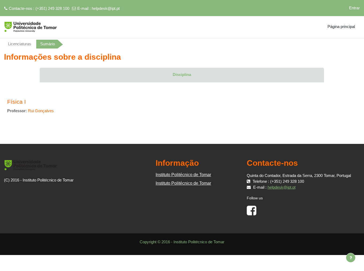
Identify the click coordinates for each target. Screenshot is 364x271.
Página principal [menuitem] (341, 26)
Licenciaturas (19, 44)
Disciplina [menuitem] (182, 74)
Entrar (354, 8)
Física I (16, 102)
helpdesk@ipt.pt (106, 8)
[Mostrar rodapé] (350, 257)
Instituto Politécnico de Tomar (183, 174)
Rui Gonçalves (41, 110)
